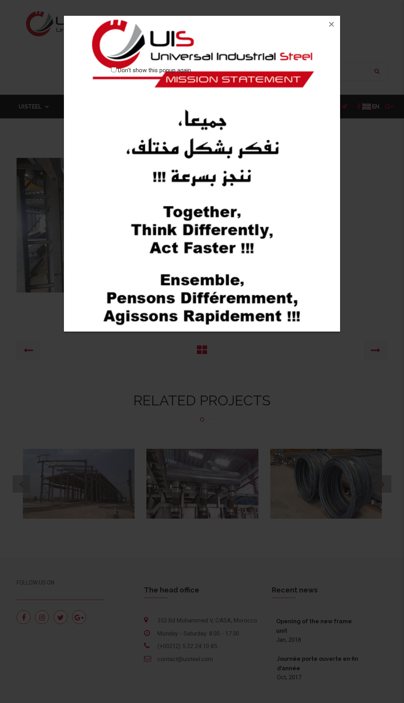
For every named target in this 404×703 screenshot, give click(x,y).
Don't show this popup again (154, 70)
